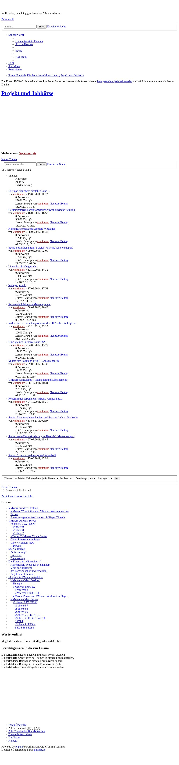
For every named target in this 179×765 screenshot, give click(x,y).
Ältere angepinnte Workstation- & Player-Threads (37, 517)
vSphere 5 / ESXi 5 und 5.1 (30, 618)
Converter (16, 555)
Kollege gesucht (17, 285)
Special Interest (16, 548)
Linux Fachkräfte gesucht (22, 266)
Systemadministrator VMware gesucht (29, 304)
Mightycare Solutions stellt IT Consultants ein (33, 360)
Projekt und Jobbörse (27, 93)
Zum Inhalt (7, 19)
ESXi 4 (19, 621)
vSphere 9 (18, 526)
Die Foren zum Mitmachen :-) (24, 561)
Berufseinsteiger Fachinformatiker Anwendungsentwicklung (41, 209)
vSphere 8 (18, 530)
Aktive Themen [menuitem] (24, 44)
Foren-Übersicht (17, 724)
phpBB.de (39, 749)
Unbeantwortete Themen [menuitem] (29, 41)
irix (34, 153)
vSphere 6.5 (21, 608)
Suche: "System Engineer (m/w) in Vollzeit (32, 455)
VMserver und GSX (24, 586)
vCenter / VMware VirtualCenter (28, 536)
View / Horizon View (22, 542)
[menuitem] (20, 734)
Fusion (14, 514)
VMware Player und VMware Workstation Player (40, 596)
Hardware (16, 545)
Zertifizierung (18, 552)
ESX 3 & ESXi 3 (24, 627)
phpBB (19, 746)
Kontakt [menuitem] (12, 740)
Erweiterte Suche (56, 26)
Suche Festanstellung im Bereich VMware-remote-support (40, 247)
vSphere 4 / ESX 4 (25, 624)
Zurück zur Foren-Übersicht (16, 496)
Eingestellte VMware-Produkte (25, 577)
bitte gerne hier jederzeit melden (114, 81)
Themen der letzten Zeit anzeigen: (23, 478)
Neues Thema (9, 159)
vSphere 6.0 (21, 611)
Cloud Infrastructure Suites (25, 539)
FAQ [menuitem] (11, 63)
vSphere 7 (18, 533)
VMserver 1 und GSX (27, 592)
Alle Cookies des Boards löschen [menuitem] (26, 731)
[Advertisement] (89, 124)
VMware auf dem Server (22, 520)
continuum (19, 194)
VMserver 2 (21, 589)
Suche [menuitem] (18, 50)
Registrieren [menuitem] (15, 69)
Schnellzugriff (16, 34)
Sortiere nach (67, 478)
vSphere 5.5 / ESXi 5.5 (27, 614)
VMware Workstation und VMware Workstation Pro (39, 511)
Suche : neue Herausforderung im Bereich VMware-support (41, 436)
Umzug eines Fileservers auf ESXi (27, 341)
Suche (42, 26)
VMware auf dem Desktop (23, 508)
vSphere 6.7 (21, 605)
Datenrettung (17, 558)
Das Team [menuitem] (21, 56)
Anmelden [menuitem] (14, 66)
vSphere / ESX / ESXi (22, 523)
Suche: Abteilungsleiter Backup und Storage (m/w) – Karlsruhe (43, 417)
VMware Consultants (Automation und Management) (37, 379)
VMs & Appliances (21, 567)
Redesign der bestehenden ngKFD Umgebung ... (35, 398)
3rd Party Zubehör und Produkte (28, 570)
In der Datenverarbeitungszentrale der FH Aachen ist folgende (42, 323)
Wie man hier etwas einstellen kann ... (29, 190)
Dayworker (25, 153)
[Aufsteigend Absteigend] (105, 478)
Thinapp (17, 583)
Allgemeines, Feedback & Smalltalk (30, 564)
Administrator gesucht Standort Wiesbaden (31, 228)
